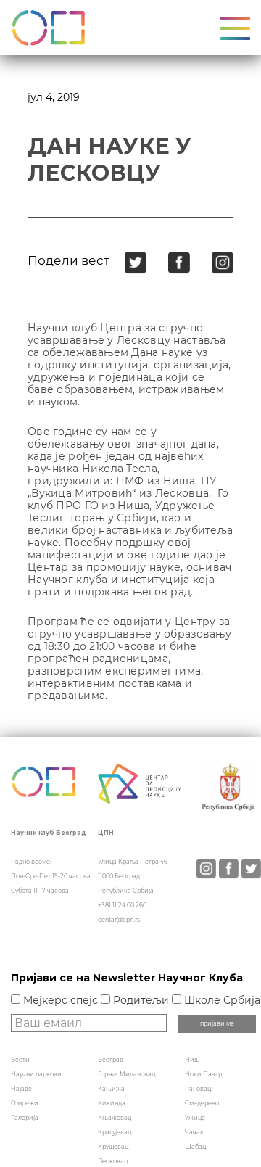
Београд (110, 1059)
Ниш (192, 1059)
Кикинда (111, 1103)
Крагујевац (114, 1132)
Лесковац (113, 1161)
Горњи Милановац (126, 1074)
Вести (20, 1059)
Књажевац (114, 1117)
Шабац (195, 1146)
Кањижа (111, 1088)
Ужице (195, 1117)
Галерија (24, 1117)
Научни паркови (36, 1074)
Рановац (198, 1088)
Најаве (21, 1088)
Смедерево (202, 1103)
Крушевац (113, 1146)
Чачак (194, 1132)
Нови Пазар (203, 1074)
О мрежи (24, 1103)
